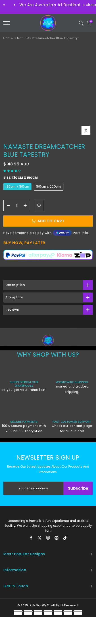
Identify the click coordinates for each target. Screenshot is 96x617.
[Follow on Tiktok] (65, 538)
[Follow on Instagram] (48, 538)
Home (8, 38)
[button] (12, 171)
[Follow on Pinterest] (56, 538)
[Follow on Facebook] (31, 538)
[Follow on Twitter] (40, 538)
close (90, 5)
